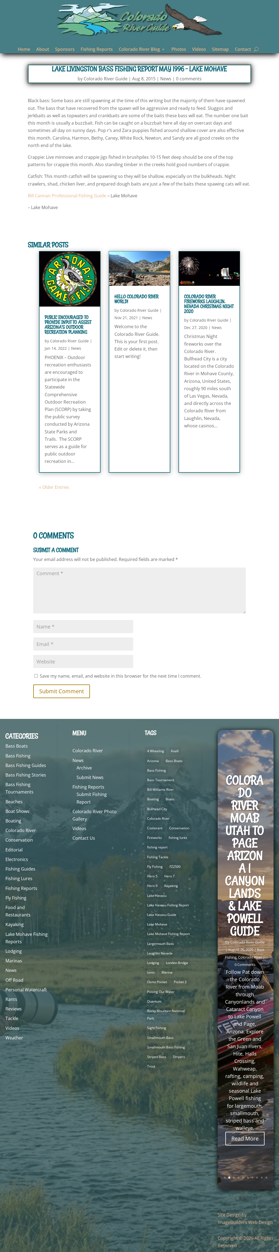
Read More (245, 1138)
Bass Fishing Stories (25, 775)
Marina (167, 972)
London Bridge (177, 962)
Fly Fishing (15, 898)
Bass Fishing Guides (25, 765)
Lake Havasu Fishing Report (168, 905)
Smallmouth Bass (160, 1037)
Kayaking (14, 924)
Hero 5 (152, 876)
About (42, 49)
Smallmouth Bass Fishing (166, 1047)
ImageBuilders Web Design (245, 1222)
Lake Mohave (157, 924)
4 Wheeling (155, 751)
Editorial (14, 850)
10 (266, 1177)
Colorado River (20, 830)
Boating (13, 821)
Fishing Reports (97, 49)
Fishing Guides (20, 869)
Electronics (16, 859)
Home (24, 49)
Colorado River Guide (106, 79)
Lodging (13, 951)
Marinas (13, 961)
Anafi (175, 751)
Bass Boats (16, 746)
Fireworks (154, 837)
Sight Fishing (156, 1027)
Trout (151, 1066)
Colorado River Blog (139, 49)
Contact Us (83, 838)
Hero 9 (152, 885)
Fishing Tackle (157, 857)
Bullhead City (157, 809)
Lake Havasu (156, 895)
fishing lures (178, 837)
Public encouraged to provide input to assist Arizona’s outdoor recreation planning (68, 324)
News (165, 79)
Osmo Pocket (157, 982)
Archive (84, 768)
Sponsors (65, 49)
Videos (199, 49)
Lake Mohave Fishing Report (168, 933)
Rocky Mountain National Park (166, 1015)
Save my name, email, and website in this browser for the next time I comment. (120, 676)
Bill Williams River (160, 789)
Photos (178, 49)
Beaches (14, 802)
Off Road (14, 980)
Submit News (90, 777)
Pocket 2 (180, 982)
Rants (11, 999)
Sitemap (220, 49)
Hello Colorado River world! (136, 298)
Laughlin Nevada (159, 953)
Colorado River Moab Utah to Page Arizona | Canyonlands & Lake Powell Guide (245, 855)
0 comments (189, 79)
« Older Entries (54, 487)
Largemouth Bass (160, 943)
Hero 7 (169, 876)
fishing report (157, 847)
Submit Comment (61, 691)
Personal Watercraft (26, 990)
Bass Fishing (18, 756)
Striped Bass (156, 1056)
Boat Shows (17, 811)
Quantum (154, 1001)
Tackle (11, 1018)
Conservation (19, 840)
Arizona (153, 761)
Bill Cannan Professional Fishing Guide (67, 196)
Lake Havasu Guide (161, 914)
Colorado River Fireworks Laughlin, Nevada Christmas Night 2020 (208, 303)
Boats (170, 799)
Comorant (154, 828)
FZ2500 (175, 866)
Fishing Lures (18, 878)
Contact (243, 49)
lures (151, 972)
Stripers (179, 1056)
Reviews (13, 1009)
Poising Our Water (161, 991)
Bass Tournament (160, 780)
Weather (14, 1038)
